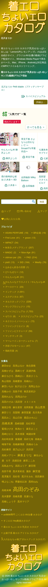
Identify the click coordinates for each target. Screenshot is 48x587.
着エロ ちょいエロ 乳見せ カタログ (21, 526)
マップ (42, 211)
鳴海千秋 (6, 444)
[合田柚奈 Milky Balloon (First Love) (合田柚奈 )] (28, 172)
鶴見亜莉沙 (30, 391)
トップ (6, 211)
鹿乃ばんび (18, 449)
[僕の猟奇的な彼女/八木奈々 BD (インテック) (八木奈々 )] (9, 171)
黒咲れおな (7, 396)
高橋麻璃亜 (18, 444)
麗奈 (28, 471)
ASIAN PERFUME (14, 232)
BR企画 (37, 232)
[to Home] (24, 33)
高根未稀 (6, 490)
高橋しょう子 (9, 501)
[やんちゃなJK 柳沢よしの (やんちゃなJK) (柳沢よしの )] (9, 144)
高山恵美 (40, 407)
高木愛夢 (6, 496)
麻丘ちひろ (7, 375)
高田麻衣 (39, 476)
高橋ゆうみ (32, 444)
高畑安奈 (17, 460)
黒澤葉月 (6, 476)
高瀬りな (28, 496)
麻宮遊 (36, 471)
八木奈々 (12, 185)
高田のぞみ (26, 489)
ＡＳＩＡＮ (30, 401)
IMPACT (9, 242)
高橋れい (28, 381)
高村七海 (28, 439)
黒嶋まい (19, 375)
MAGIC (8, 252)
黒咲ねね (33, 481)
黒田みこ (6, 417)
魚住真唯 (31, 365)
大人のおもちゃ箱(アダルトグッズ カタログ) (23, 539)
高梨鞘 (16, 412)
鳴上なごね (7, 481)
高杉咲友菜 (7, 439)
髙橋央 (38, 439)
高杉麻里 (6, 449)
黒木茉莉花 (18, 471)
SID (22, 262)
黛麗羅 (18, 439)
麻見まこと (32, 428)
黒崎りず (19, 370)
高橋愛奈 (17, 381)
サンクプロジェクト (15, 306)
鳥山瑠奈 (6, 381)
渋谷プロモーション (15, 345)
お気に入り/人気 (10, 219)
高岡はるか (34, 386)
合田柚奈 (30, 185)
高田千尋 (6, 471)
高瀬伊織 (31, 370)
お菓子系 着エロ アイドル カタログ (21, 533)
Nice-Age (25, 252)
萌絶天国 (9, 350)
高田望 (29, 449)
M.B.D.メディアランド (16, 247)
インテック (10, 291)
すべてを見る (36, 127)
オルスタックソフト (15, 301)
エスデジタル (12, 296)
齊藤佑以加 (21, 481)
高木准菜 (19, 433)
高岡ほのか (21, 396)
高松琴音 (30, 423)
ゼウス (8, 316)
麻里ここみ (29, 460)
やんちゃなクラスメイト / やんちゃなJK (25, 282)
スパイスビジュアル (36, 96)
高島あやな (7, 465)
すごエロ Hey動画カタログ (16, 520)
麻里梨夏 (26, 412)
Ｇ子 (8, 460)
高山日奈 (17, 417)
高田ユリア (21, 465)
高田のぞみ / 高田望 (12, 401)
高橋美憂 (17, 496)
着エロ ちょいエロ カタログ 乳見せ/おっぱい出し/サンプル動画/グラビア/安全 (24, 73)
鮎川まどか (21, 386)
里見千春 (30, 156)
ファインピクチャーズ (16, 331)
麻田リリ (6, 412)
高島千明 (17, 391)
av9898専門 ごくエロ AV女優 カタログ (22, 514)
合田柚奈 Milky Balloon (28, 179)
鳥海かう (19, 428)
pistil (7, 262)
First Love (10, 237)
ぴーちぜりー (12, 272)
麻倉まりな (24, 455)
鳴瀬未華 (31, 433)
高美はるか (18, 365)
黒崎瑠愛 (19, 423)
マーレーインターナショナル (19, 340)
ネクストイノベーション (17, 321)
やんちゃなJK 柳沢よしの (9, 151)
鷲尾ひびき (7, 428)
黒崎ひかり (7, 433)
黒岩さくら (32, 375)
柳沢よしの (11, 158)
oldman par (10, 257)
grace (28, 237)
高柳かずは (7, 370)
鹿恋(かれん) (30, 417)
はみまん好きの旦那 (15, 267)
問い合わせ (24, 211)
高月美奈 (37, 412)
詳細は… (40, 102)
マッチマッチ (12, 336)
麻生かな (38, 455)
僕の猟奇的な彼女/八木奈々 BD (9, 178)
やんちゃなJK (12, 277)
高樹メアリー (9, 455)
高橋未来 (7, 423)
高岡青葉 (28, 407)
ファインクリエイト (15, 326)
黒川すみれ (27, 476)
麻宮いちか (7, 386)
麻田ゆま (6, 365)
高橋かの (6, 391)
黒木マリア (23, 501)
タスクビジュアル (30, 316)
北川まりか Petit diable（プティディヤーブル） (22, 88)
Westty (38, 262)
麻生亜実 (17, 407)
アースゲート (12, 286)
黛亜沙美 (6, 407)
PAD (28, 257)
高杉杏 (16, 476)
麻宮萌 (32, 465)
